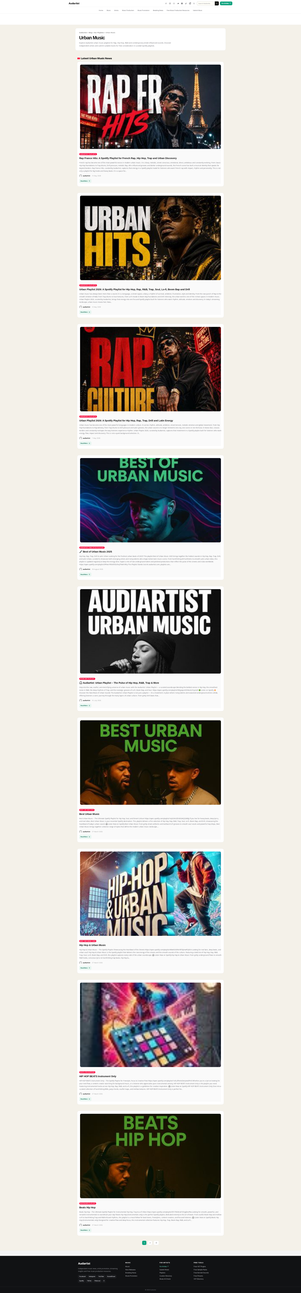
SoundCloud (111, 1276)
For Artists (226, 3)
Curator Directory (166, 1276)
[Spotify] (182, 3)
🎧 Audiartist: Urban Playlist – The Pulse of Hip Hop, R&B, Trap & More (119, 682)
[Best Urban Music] (150, 762)
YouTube (101, 1276)
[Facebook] (166, 3)
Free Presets (198, 1276)
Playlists (162, 1273)
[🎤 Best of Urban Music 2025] (150, 500)
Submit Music (164, 1270)
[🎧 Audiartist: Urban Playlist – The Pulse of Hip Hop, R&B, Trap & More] (150, 631)
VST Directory (198, 1279)
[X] (194, 3)
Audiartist (74, 3)
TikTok (89, 1281)
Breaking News (130, 1273)
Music (127, 1266)
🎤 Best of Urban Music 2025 (95, 551)
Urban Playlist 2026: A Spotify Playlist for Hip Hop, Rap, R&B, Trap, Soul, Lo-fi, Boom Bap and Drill (134, 289)
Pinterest (97, 1281)
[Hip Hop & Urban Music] (150, 894)
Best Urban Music (89, 814)
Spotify (81, 1281)
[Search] (217, 3)
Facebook (82, 1276)
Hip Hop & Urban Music (92, 945)
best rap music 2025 (87, 941)
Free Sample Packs (200, 1270)
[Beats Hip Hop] (150, 1156)
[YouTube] (174, 3)
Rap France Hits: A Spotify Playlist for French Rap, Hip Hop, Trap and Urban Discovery (128, 158)
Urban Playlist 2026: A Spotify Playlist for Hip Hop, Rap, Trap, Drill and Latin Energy (126, 420)
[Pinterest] (190, 3)
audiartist (86, 176)
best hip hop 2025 (87, 810)
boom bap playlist (87, 678)
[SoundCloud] (178, 3)
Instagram (92, 1276)
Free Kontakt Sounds (201, 1273)
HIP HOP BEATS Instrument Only (97, 1076)
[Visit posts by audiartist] (80, 175)
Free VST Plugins (200, 1266)
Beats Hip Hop (87, 1207)
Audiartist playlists (88, 154)
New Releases (130, 1270)
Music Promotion (131, 1276)
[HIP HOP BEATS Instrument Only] (150, 1025)
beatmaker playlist (87, 1203)
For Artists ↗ (164, 1266)
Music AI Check (165, 1279)
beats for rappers (87, 1072)
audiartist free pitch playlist (92, 547)
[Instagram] (170, 3)
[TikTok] (186, 3)
